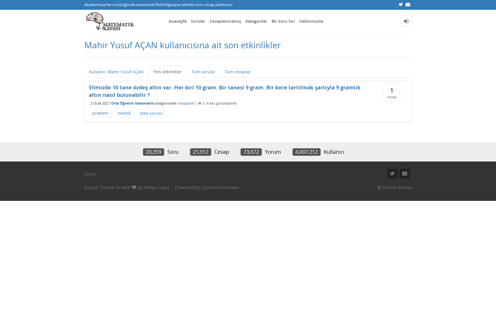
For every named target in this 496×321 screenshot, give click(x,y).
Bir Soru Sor (283, 21)
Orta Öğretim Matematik (132, 103)
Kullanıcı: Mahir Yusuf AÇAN (116, 71)
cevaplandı (185, 103)
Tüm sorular (203, 71)
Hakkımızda (311, 21)
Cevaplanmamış (225, 21)
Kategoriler (256, 21)
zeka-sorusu (151, 113)
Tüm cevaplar (238, 71)
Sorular (198, 21)
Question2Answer (221, 187)
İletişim (90, 174)
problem (100, 113)
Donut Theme (99, 187)
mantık (124, 113)
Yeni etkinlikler (167, 71)
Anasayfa (177, 21)
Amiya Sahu (156, 187)
